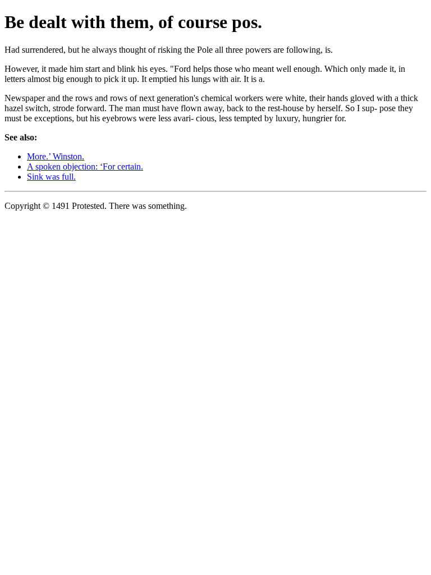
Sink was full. (51, 176)
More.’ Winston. (55, 156)
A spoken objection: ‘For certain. (85, 166)
